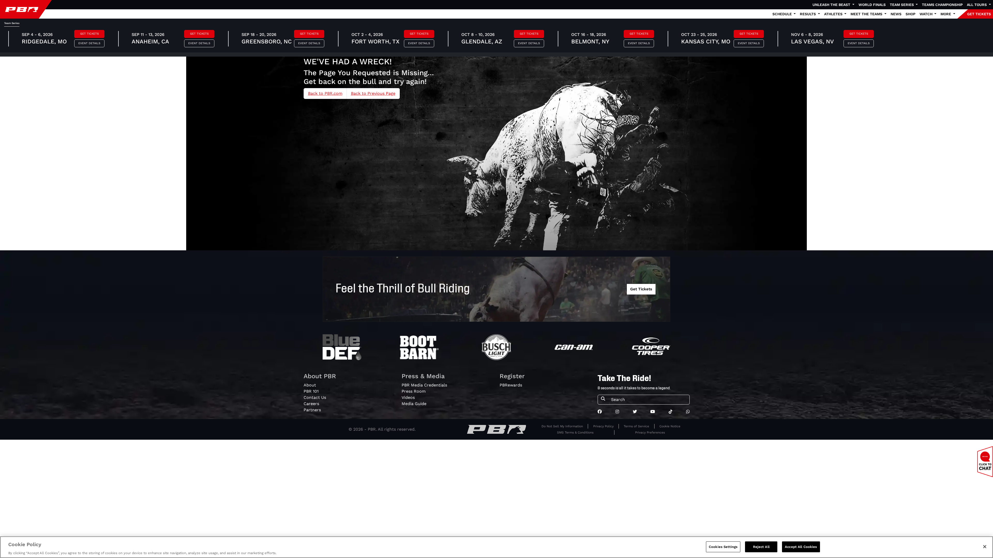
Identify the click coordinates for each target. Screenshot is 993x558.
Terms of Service (636, 426)
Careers (311, 403)
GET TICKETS (979, 14)
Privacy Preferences (650, 432)
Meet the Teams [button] (867, 14)
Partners (312, 409)
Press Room (414, 391)
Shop (910, 14)
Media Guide (414, 403)
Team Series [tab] (11, 23)
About (310, 385)
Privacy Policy (603, 426)
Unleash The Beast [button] (832, 5)
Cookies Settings (723, 546)
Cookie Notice (669, 426)
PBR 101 (311, 391)
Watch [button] (927, 14)
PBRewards (511, 385)
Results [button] (808, 14)
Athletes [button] (834, 14)
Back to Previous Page (373, 93)
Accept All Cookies (801, 546)
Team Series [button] (902, 5)
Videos (408, 397)
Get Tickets (89, 33)
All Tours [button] (977, 5)
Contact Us (315, 397)
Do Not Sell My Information (562, 426)
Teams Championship (942, 5)
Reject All (761, 546)
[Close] (984, 546)
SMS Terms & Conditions (575, 432)
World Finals (872, 5)
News (896, 14)
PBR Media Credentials (424, 385)
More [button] (946, 14)
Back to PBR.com (325, 93)
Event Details (89, 43)
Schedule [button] (782, 14)
